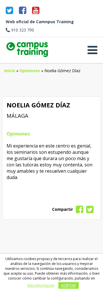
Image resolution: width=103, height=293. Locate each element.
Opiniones (29, 70)
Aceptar (68, 285)
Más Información (41, 285)
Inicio (9, 70)
